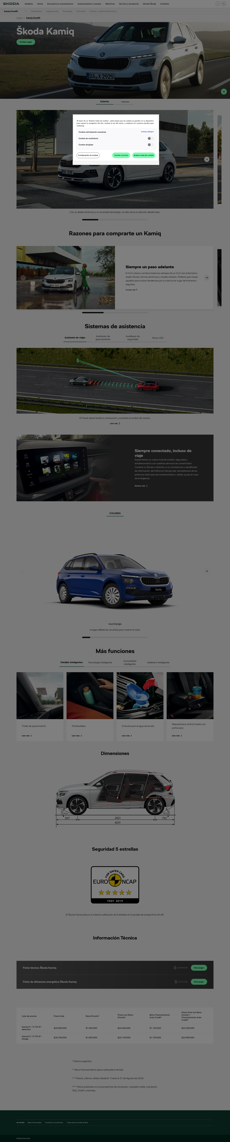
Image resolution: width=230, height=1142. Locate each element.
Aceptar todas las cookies (144, 155)
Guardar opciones (121, 155)
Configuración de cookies (88, 155)
